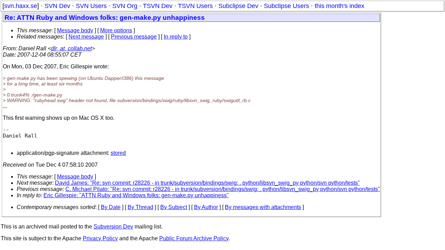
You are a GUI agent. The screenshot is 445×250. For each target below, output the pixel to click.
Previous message (134, 37)
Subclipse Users (286, 5)
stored (118, 153)
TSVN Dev (157, 5)
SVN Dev (57, 5)
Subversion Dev (113, 227)
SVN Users (91, 5)
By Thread (140, 207)
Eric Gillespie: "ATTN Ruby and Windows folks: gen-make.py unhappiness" (136, 195)
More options (116, 30)
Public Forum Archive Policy (193, 238)
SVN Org (124, 5)
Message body (75, 30)
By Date (111, 207)
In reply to (176, 37)
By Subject (173, 207)
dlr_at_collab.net (71, 48)
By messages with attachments (263, 207)
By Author (206, 207)
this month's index (339, 5)
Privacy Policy (100, 238)
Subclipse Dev (238, 5)
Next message (86, 37)
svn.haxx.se (20, 5)
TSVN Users (195, 5)
